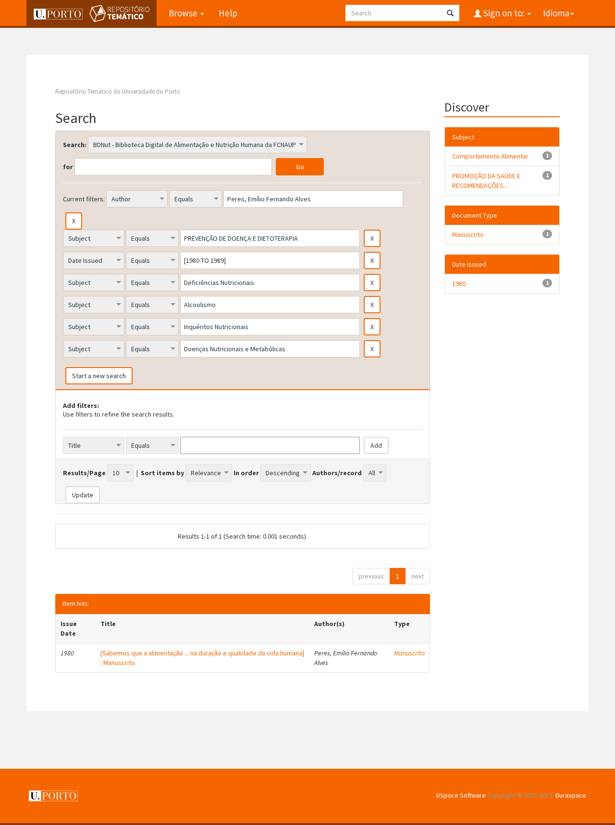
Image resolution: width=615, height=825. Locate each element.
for (68, 166)
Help (228, 13)
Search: (74, 144)
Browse (184, 13)
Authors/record (337, 472)
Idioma (556, 13)
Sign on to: (503, 13)
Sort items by (162, 472)
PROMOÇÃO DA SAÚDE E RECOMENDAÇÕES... (486, 181)
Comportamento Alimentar (490, 156)
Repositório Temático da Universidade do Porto (117, 91)
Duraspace (570, 795)
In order (246, 472)
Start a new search (99, 375)
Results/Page (84, 472)
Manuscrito (409, 653)
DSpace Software (461, 795)
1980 (459, 283)
